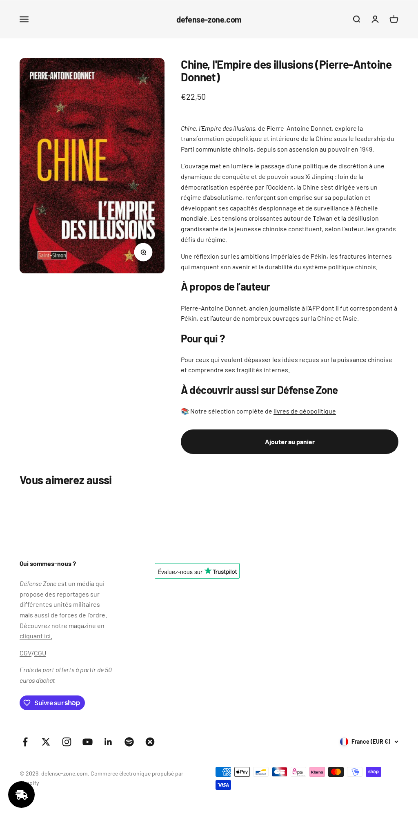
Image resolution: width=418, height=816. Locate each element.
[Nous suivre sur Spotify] (129, 741)
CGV (25, 653)
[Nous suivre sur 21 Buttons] (150, 741)
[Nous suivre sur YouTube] (87, 741)
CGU (40, 653)
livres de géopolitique (304, 411)
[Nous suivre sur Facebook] (25, 741)
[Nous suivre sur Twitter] (45, 741)
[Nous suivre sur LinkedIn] (108, 741)
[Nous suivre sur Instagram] (66, 741)
